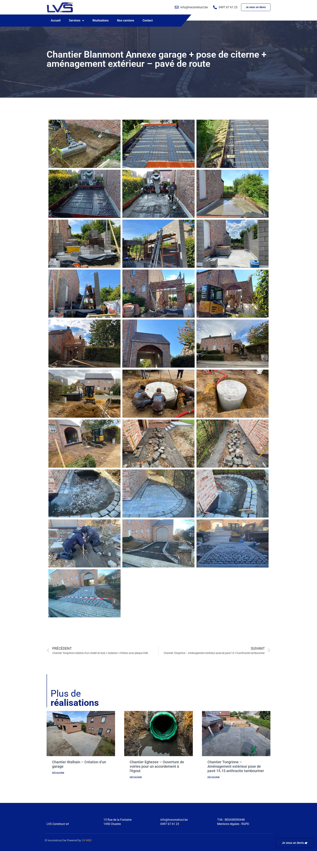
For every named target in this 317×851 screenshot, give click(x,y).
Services (74, 20)
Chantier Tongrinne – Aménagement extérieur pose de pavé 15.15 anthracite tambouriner (235, 766)
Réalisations (100, 20)
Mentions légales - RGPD (233, 824)
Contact (148, 20)
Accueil (56, 20)
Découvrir (58, 773)
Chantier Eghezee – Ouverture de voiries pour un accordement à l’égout (157, 766)
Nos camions (125, 20)
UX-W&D (87, 840)
